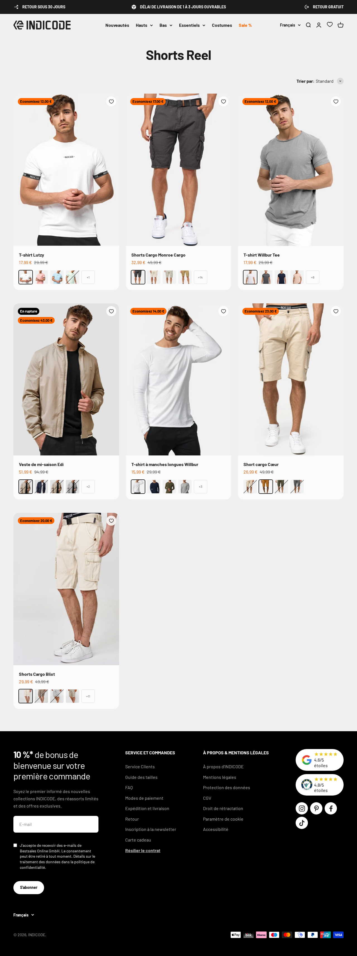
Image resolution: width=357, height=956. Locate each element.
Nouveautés (117, 25)
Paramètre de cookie (223, 818)
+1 (88, 277)
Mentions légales (219, 777)
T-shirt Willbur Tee (261, 254)
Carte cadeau (138, 839)
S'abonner (28, 887)
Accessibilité (215, 829)
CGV (207, 798)
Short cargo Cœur (261, 464)
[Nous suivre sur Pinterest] (316, 808)
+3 (200, 486)
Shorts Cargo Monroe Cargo (158, 254)
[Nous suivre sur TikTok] (302, 823)
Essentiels (189, 25)
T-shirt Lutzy (31, 254)
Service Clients (140, 766)
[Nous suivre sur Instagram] (302, 808)
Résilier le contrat (142, 850)
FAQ (129, 787)
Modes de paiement (144, 798)
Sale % (245, 25)
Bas (163, 25)
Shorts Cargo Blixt (37, 674)
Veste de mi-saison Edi (41, 464)
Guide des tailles (141, 777)
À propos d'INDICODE (223, 766)
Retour (132, 818)
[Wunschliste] (329, 25)
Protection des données (226, 787)
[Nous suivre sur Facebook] (331, 808)
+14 (200, 277)
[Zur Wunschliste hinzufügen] (111, 101)
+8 (312, 277)
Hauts (141, 25)
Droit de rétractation (223, 808)
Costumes (222, 25)
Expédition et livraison (147, 808)
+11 (88, 696)
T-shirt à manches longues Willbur (164, 464)
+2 (88, 486)
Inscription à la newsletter (150, 829)
